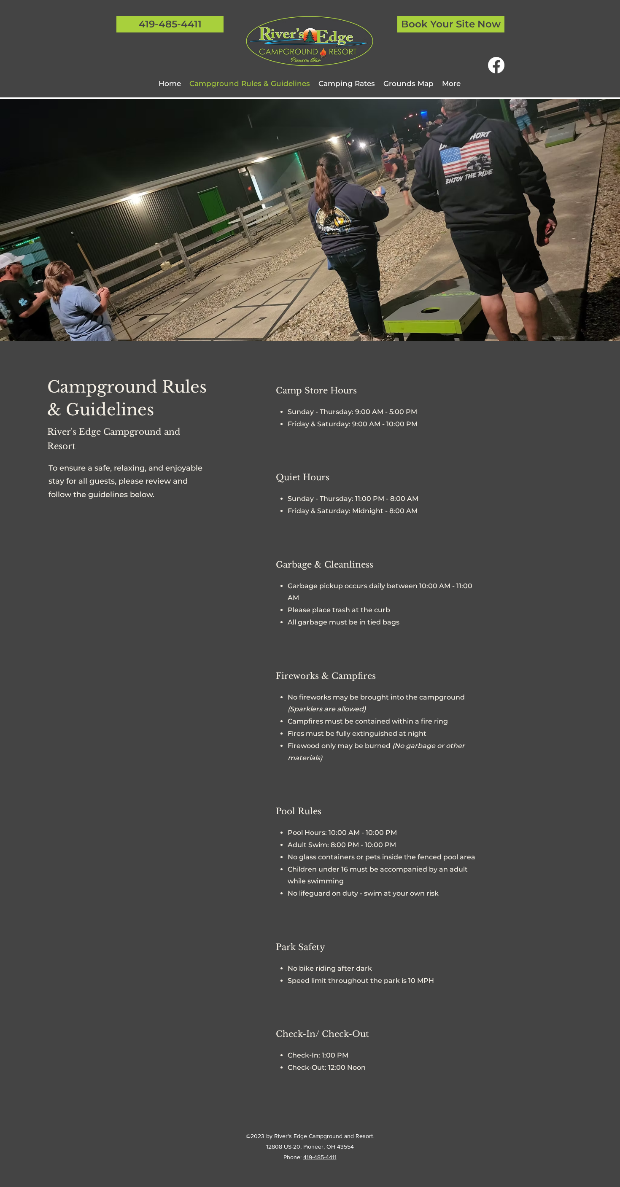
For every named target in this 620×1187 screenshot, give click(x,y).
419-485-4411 (320, 1157)
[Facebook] (496, 65)
